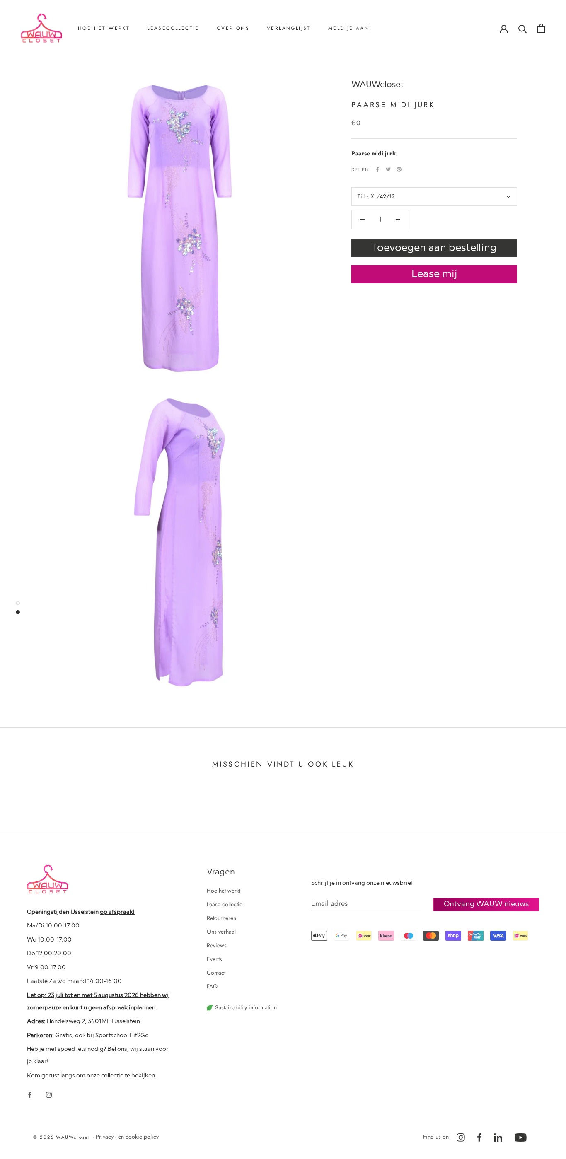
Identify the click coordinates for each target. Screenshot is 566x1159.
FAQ (212, 986)
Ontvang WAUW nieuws (486, 903)
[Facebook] (377, 169)
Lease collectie (224, 904)
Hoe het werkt (104, 28)
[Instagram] (49, 1094)
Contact (236, 98)
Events (214, 959)
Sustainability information (245, 1007)
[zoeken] (522, 28)
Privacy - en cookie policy (127, 1136)
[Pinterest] (399, 169)
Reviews (237, 84)
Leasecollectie (173, 28)
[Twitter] (388, 169)
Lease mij (434, 273)
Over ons (233, 28)
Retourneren (103, 71)
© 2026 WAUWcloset (63, 1137)
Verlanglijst (289, 28)
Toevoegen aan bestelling (434, 247)
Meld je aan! (350, 28)
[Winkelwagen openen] (541, 28)
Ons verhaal (241, 71)
